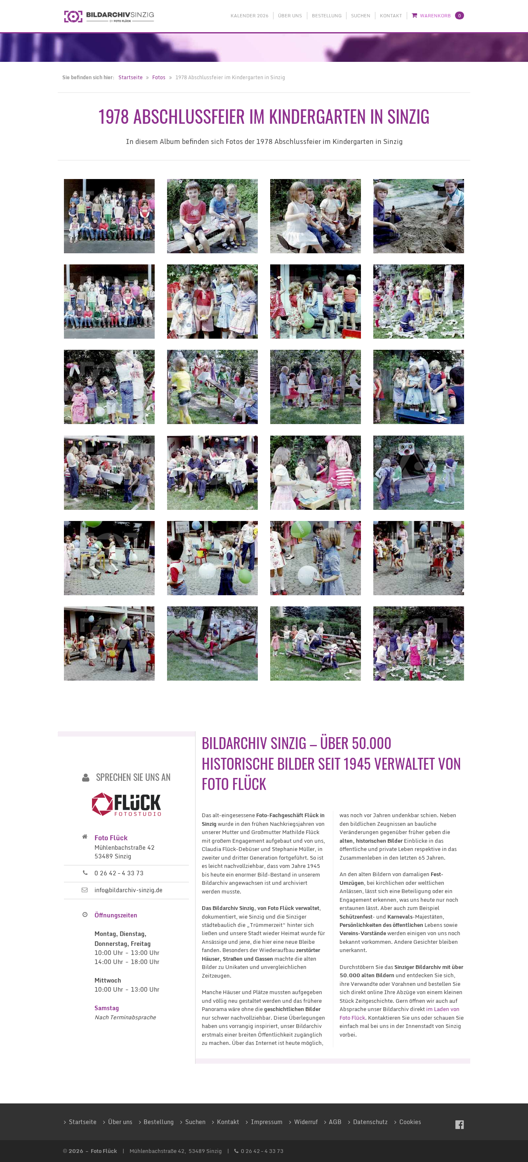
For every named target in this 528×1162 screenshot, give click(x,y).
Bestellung (327, 15)
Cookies (410, 1122)
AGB (335, 1122)
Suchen (360, 15)
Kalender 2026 (250, 15)
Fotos (158, 77)
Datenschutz (370, 1122)
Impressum (267, 1122)
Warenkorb (440, 15)
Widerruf (306, 1122)
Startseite (130, 77)
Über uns (290, 15)
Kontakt (391, 15)
